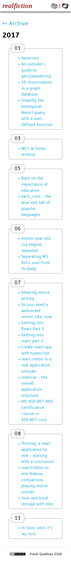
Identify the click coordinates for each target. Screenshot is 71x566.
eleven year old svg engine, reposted (35, 244)
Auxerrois (30, 58)
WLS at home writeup (33, 151)
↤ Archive (15, 23)
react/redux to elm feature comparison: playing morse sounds (35, 479)
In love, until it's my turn (36, 530)
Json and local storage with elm (37, 501)
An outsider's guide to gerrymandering (36, 70)
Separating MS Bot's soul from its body (35, 262)
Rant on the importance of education (34, 184)
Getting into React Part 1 (32, 325)
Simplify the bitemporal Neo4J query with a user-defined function (36, 112)
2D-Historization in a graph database (36, 88)
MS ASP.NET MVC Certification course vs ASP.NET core (37, 410)
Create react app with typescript (36, 350)
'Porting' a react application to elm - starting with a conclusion (37, 452)
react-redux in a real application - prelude (37, 365)
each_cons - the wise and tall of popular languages (36, 205)
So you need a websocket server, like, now (36, 310)
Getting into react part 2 (32, 338)
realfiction (17, 5)
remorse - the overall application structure (34, 386)
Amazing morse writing (35, 295)
